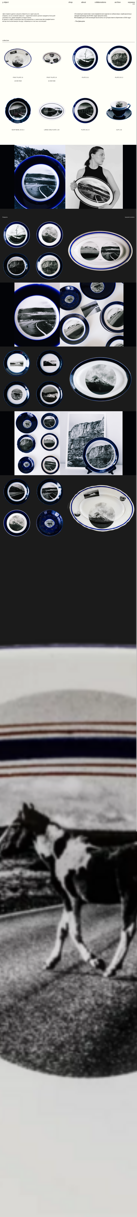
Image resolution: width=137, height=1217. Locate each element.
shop (70, 2)
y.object (5, 2)
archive (118, 2)
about (83, 2)
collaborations (100, 2)
